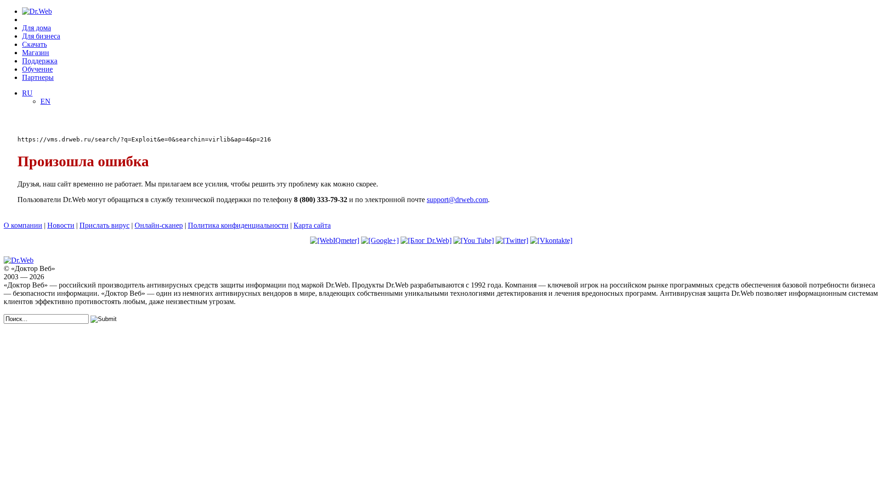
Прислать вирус (104, 225)
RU (27, 93)
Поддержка (39, 61)
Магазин (35, 52)
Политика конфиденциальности (238, 225)
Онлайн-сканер (159, 225)
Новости (60, 225)
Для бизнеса (41, 36)
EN (45, 101)
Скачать (34, 44)
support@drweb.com (457, 199)
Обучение (37, 69)
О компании (23, 225)
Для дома (36, 28)
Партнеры (38, 77)
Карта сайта (312, 225)
